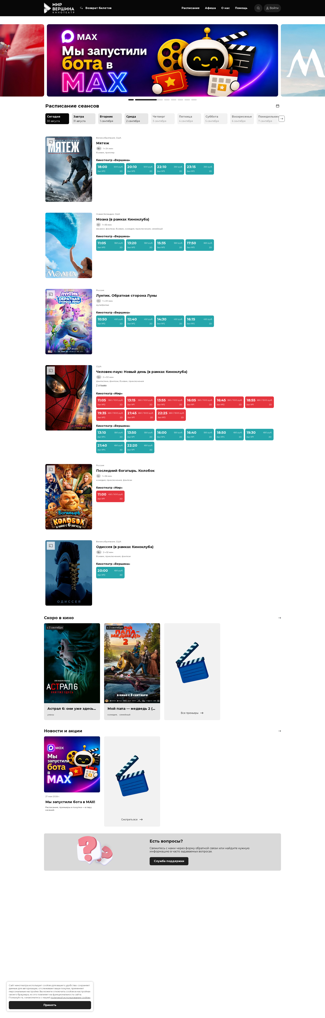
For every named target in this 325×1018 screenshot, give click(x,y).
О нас (225, 8)
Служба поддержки (169, 861)
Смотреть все (129, 819)
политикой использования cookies (70, 997)
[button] (44, 62)
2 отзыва (101, 385)
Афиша (210, 8)
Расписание (191, 8)
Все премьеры (189, 713)
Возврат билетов (98, 8)
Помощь (241, 8)
